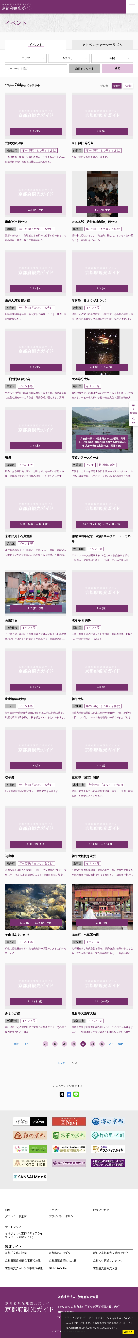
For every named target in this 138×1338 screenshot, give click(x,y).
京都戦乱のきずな (60, 1252)
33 (102, 1044)
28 (55, 1044)
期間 (112, 58)
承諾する (128, 1332)
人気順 (128, 85)
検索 (117, 68)
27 (45, 1044)
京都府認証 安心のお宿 (63, 1260)
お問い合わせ (101, 1209)
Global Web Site (57, 1268)
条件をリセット (84, 68)
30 (74, 1044)
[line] (76, 1094)
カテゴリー (69, 58)
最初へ (17, 1044)
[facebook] (69, 1094)
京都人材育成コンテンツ (108, 1260)
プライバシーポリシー (62, 1216)
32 (92, 1044)
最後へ (121, 1044)
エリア (26, 58)
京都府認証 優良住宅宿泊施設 (23, 1260)
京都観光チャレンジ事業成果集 (24, 1268)
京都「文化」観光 (16, 1252)
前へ (27, 1044)
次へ (111, 1044)
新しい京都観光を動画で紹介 (110, 1252)
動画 (7, 1209)
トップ (61, 1063)
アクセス (54, 1209)
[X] (62, 1094)
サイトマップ (13, 1226)
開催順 (116, 85)
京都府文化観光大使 (105, 1268)
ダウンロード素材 (16, 1216)
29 (64, 1044)
